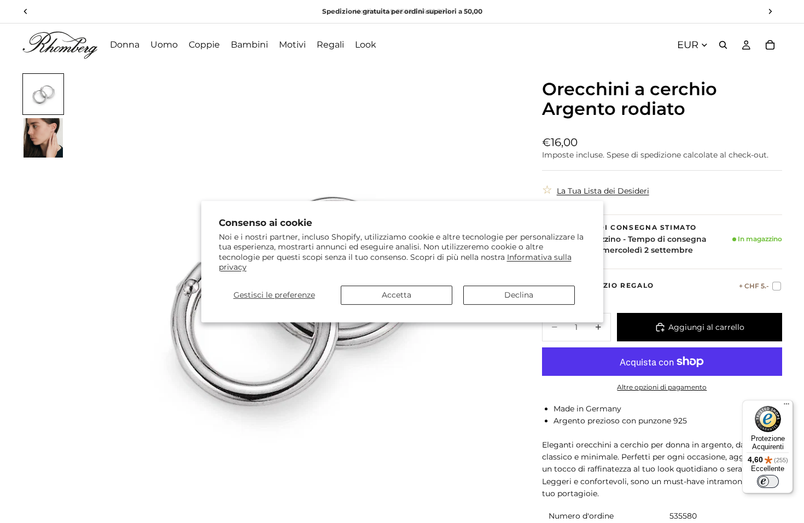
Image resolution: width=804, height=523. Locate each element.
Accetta (396, 295)
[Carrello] (770, 45)
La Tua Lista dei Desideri (603, 191)
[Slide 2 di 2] (43, 138)
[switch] (768, 481)
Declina (518, 295)
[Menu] (786, 406)
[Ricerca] (723, 45)
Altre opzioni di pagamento (662, 387)
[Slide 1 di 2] (43, 94)
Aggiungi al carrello (706, 327)
